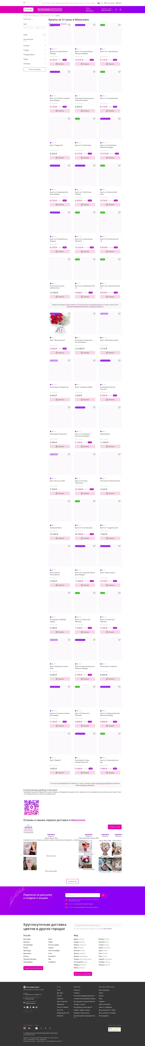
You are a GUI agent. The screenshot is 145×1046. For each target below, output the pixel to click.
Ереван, (76, 953)
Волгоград (26, 939)
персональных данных (74, 901)
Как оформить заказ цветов (83, 1007)
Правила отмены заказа (81, 1013)
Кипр (107, 942)
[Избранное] (116, 9)
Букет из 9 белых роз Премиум (82, 714)
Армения (82, 953)
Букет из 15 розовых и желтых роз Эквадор (82, 435)
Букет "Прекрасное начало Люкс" (59, 667)
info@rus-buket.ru (30, 1003)
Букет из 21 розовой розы (109, 98)
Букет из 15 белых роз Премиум (82, 620)
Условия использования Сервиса (84, 999)
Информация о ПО (63, 1013)
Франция (107, 948)
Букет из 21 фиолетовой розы (108, 193)
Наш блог (60, 1010)
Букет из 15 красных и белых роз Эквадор (60, 714)
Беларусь (82, 968)
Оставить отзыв (115, 827)
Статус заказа (110, 3)
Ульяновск (52, 956)
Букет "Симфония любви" (84, 387)
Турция (107, 962)
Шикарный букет (56, 528)
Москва (26, 956)
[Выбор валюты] (102, 3)
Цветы (101, 993)
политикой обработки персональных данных (86, 907)
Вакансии (60, 1016)
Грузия (107, 965)
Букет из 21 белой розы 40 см (109, 240)
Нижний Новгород (29, 959)
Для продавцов (65, 3)
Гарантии (58, 3)
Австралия (108, 959)
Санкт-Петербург (54, 950)
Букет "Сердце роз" (56, 145)
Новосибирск (28, 962)
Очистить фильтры (35, 69)
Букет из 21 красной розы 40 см (110, 287)
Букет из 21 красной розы (109, 51)
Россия (106, 939)
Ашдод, (76, 942)
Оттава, (101, 945)
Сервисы (93, 3)
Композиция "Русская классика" (107, 388)
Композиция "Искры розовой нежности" (82, 761)
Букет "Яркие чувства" (57, 340)
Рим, (100, 956)
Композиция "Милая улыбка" (110, 481)
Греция (81, 939)
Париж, (101, 948)
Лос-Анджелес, (79, 962)
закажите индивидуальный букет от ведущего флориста (85, 306)
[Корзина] (120, 9)
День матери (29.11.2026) (107, 1010)
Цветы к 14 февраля (105, 1007)
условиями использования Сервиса (83, 904)
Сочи (50, 953)
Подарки (102, 1001)
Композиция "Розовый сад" (59, 387)
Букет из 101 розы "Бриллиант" (81, 482)
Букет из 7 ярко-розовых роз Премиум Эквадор (110, 714)
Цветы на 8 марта (104, 1004)
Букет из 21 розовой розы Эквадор (59, 240)
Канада (106, 945)
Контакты (81, 3)
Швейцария (84, 956)
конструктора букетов (103, 783)
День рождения (104, 990)
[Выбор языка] (99, 3)
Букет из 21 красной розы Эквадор (58, 52)
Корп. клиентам (74, 3)
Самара (50, 948)
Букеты (101, 996)
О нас (43, 3)
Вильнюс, (77, 950)
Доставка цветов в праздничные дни (84, 1017)
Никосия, (102, 942)
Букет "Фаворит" (55, 760)
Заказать (61, 64)
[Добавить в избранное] (69, 24)
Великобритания (85, 959)
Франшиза (60, 1004)
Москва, (101, 939)
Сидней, (101, 959)
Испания (83, 965)
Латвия (104, 953)
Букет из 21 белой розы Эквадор (83, 193)
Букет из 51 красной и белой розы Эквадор (85, 574)
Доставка (47, 3)
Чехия (105, 950)
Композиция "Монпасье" (58, 434)
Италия (104, 956)
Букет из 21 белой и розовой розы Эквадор (60, 99)
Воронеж (26, 942)
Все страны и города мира (83, 974)
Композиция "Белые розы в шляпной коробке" (84, 99)
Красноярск (27, 953)
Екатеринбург (28, 945)
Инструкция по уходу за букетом (84, 1001)
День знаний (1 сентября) (107, 1013)
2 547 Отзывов (28, 831)
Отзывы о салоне (79, 1004)
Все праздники (104, 1016)
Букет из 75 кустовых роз (83, 528)
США (85, 962)
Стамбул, (102, 962)
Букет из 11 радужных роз (109, 528)
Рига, (100, 953)
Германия (82, 945)
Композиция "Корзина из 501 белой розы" (83, 341)
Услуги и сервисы (62, 1007)
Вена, (75, 948)
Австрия (80, 948)
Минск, (76, 968)
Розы (100, 999)
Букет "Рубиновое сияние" (109, 340)
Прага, (101, 950)
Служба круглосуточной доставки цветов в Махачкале (41, 1033)
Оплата (53, 3)
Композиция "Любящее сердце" (58, 620)
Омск (50, 939)
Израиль (82, 942)
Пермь (50, 942)
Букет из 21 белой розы (83, 145)
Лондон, (76, 959)
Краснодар (27, 950)
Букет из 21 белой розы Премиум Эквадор (108, 146)
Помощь (87, 3)
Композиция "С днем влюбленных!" (57, 287)
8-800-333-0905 (107, 929)
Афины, (76, 939)
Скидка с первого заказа (82, 1010)
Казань (25, 948)
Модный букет (105, 434)
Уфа (49, 959)
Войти (120, 3)
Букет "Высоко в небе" (57, 481)
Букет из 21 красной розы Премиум (84, 240)
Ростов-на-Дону (53, 945)
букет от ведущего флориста (85, 785)
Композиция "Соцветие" (108, 666)
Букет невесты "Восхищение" (55, 574)
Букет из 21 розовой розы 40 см (85, 287)
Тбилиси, (102, 965)
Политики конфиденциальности (84, 996)
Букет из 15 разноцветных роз (109, 761)
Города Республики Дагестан (33, 968)
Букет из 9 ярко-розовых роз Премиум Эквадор (84, 667)
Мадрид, (77, 965)
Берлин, (76, 945)
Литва (83, 950)
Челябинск (52, 962)
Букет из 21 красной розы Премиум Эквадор (84, 52)
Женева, (76, 956)
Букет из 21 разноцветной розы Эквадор (59, 193)
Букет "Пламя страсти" (108, 573)
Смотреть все (72, 881)
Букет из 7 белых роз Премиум (107, 620)
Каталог (29, 9)
